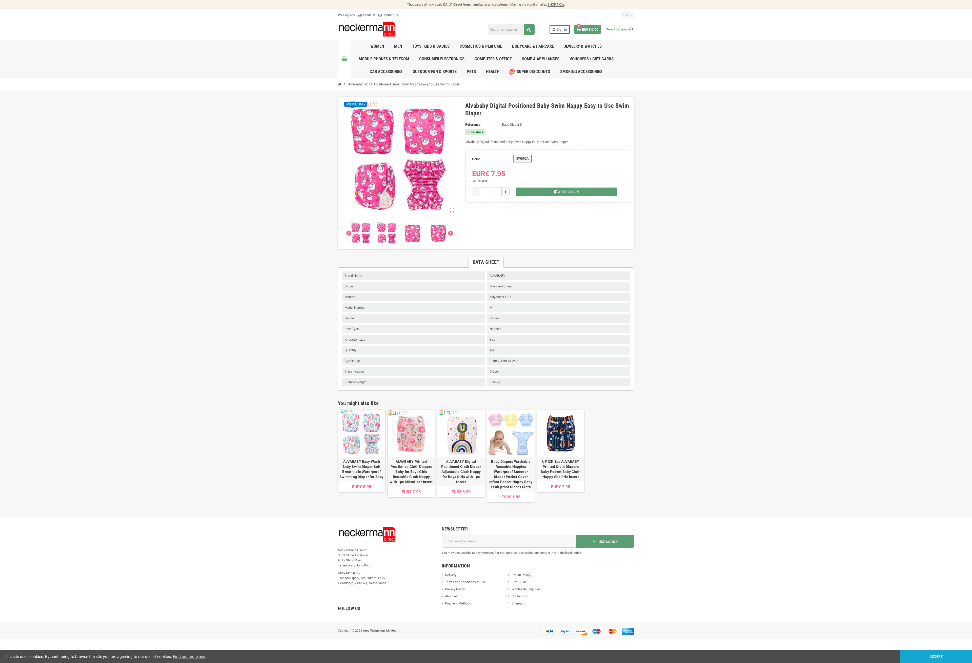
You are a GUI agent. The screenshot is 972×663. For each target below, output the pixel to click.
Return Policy (521, 575)
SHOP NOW (556, 4)
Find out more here (189, 656)
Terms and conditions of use (465, 582)
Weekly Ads (346, 15)
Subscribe (607, 541)
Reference (472, 124)
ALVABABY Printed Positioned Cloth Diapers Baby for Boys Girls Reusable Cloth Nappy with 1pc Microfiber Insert (411, 471)
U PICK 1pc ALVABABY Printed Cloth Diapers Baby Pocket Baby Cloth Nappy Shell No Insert (560, 469)
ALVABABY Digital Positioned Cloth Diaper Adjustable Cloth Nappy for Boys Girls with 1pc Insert (461, 471)
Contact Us (390, 15)
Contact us (519, 596)
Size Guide (519, 582)
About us (451, 596)
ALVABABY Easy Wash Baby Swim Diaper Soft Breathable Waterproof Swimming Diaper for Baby (361, 469)
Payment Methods (458, 603)
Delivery (450, 575)
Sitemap (517, 603)
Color (476, 159)
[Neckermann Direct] (367, 29)
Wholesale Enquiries (526, 589)
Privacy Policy (455, 589)
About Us (368, 15)
